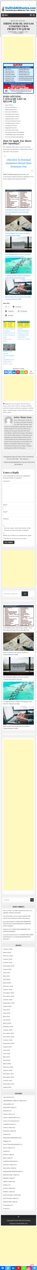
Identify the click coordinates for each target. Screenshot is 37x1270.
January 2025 (7, 959)
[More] (26, 372)
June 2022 (6, 1053)
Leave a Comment (18, 33)
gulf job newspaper (21, 408)
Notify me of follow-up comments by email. (17, 535)
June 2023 (6, 1013)
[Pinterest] (18, 372)
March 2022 (7, 1063)
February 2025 (8, 956)
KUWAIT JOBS (8, 1164)
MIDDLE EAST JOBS (10, 1175)
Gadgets (6, 1141)
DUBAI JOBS (7, 1127)
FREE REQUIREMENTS (11, 1138)
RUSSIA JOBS (7, 1192)
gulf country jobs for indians (16, 406)
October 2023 (7, 999)
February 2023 (8, 1026)
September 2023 (8, 1003)
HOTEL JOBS (7, 1154)
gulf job (29, 406)
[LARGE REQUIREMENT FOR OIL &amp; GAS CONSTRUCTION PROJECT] (23, 324)
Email (5, 512)
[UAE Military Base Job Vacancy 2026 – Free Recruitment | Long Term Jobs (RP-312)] (18, 199)
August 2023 (7, 1006)
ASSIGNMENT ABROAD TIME (13, 1100)
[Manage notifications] (32, 1265)
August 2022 (7, 1047)
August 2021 (7, 1087)
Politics (5, 1185)
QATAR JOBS (22, 21)
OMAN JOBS (7, 1181)
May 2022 (6, 1057)
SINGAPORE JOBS (9, 1202)
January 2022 (7, 1070)
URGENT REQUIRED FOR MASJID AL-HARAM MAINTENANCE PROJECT (18, 937)
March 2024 (7, 983)
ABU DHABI (7, 1097)
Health (5, 1151)
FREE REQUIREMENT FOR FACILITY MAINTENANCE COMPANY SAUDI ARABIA (17, 924)
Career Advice (8, 1114)
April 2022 (6, 1060)
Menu (6, 15)
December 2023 (8, 993)
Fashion (5, 1134)
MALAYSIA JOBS (8, 1168)
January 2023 (7, 1030)
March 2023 (7, 1023)
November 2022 (8, 1037)
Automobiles (7, 1104)
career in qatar (15, 404)
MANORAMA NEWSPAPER (12, 1171)
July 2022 (6, 1050)
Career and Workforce (10, 1117)
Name (5, 505)
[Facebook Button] (31, 15)
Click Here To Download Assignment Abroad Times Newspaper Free (18, 163)
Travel (5, 1208)
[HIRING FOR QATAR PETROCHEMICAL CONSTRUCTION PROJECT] (9, 347)
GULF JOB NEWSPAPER (11, 1144)
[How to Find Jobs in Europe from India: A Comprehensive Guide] (18, 287)
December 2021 (8, 1074)
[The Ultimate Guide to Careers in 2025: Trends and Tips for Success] (18, 245)
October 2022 (7, 1040)
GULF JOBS (15, 21)
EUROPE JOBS (8, 1131)
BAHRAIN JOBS (8, 1107)
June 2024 (6, 972)
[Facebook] (6, 372)
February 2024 (8, 986)
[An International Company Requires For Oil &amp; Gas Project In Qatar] (9, 324)
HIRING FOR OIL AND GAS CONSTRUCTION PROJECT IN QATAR (18, 26)
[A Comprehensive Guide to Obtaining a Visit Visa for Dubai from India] (18, 266)
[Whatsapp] (22, 372)
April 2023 (6, 1020)
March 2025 (7, 952)
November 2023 (8, 996)
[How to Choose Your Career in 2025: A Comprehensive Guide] (18, 223)
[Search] (25, 593)
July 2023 (6, 1010)
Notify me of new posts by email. (15, 538)
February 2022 (8, 1067)
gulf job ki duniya (8, 408)
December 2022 (8, 1033)
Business (6, 1111)
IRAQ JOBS (6, 1158)
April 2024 (6, 979)
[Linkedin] (14, 372)
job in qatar (29, 410)
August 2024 (7, 969)
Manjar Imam (13, 31)
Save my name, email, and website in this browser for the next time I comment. (17, 529)
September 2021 (8, 1084)
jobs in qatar (7, 412)
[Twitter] (10, 372)
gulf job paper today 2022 (16, 410)
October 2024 (7, 962)
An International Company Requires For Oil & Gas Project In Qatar (9, 333)
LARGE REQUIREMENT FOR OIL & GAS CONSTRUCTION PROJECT (23, 333)
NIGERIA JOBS (8, 1178)
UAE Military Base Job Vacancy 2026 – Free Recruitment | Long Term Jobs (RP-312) (18, 212)
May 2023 (6, 1016)
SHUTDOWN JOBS (9, 1198)
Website (6, 519)
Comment (7, 481)
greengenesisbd (8, 921)
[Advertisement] (18, 49)
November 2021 (8, 1077)
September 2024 (8, 966)
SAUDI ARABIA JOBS (10, 1195)
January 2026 (7, 949)
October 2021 (7, 1080)
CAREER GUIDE (8, 1124)
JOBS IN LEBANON (9, 1161)
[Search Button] (33, 15)
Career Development (10, 1121)
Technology (7, 1205)
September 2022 (8, 1043)
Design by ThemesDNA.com (19, 1223)
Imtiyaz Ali (6, 929)
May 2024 (6, 976)
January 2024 (7, 989)
